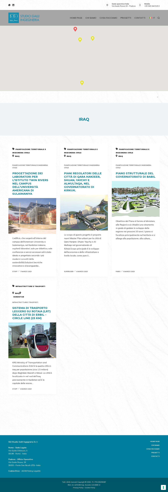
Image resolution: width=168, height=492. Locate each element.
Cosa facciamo (108, 17)
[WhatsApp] (9, 5)
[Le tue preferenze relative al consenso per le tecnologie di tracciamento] (163, 487)
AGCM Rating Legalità (31, 471)
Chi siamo (90, 17)
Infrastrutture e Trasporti (25, 302)
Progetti (125, 17)
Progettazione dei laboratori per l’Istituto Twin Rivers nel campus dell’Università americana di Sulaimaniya (30, 183)
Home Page (76, 17)
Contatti (139, 17)
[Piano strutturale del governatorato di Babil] (136, 199)
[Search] (159, 18)
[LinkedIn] (13, 5)
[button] (92, 38)
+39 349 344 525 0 (152, 6)
